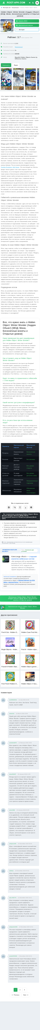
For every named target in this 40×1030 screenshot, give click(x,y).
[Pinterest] (31, 507)
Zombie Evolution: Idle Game (10, 167)
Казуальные (19, 47)
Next (24, 995)
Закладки (22, 29)
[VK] (14, 507)
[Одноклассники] (20, 507)
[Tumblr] (26, 507)
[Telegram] (9, 507)
